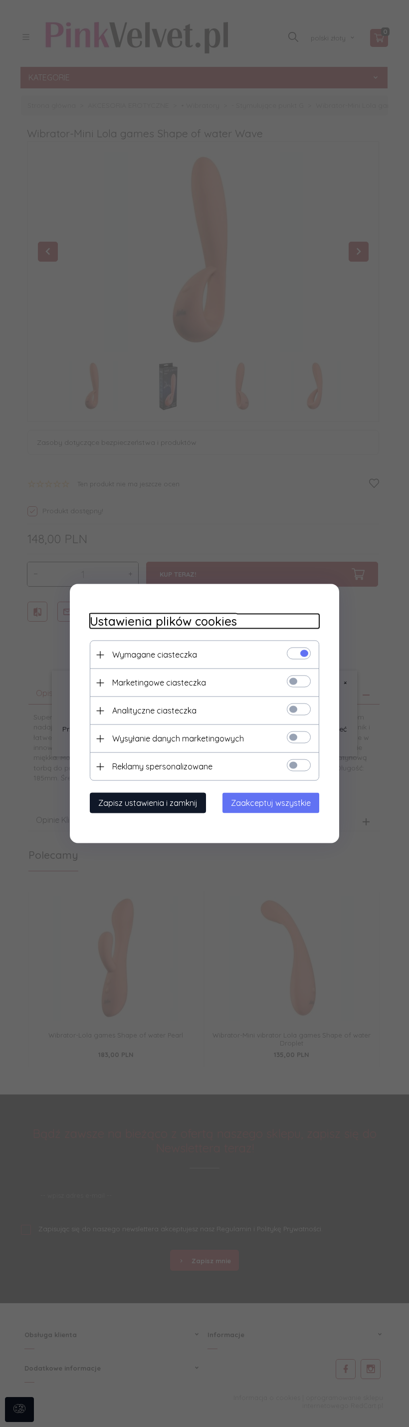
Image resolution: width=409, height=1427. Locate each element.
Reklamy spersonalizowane (162, 766)
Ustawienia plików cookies (163, 621)
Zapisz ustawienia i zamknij (148, 803)
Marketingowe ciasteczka (159, 683)
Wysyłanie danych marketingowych (178, 738)
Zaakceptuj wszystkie (271, 803)
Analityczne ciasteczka (154, 710)
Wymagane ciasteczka (154, 655)
